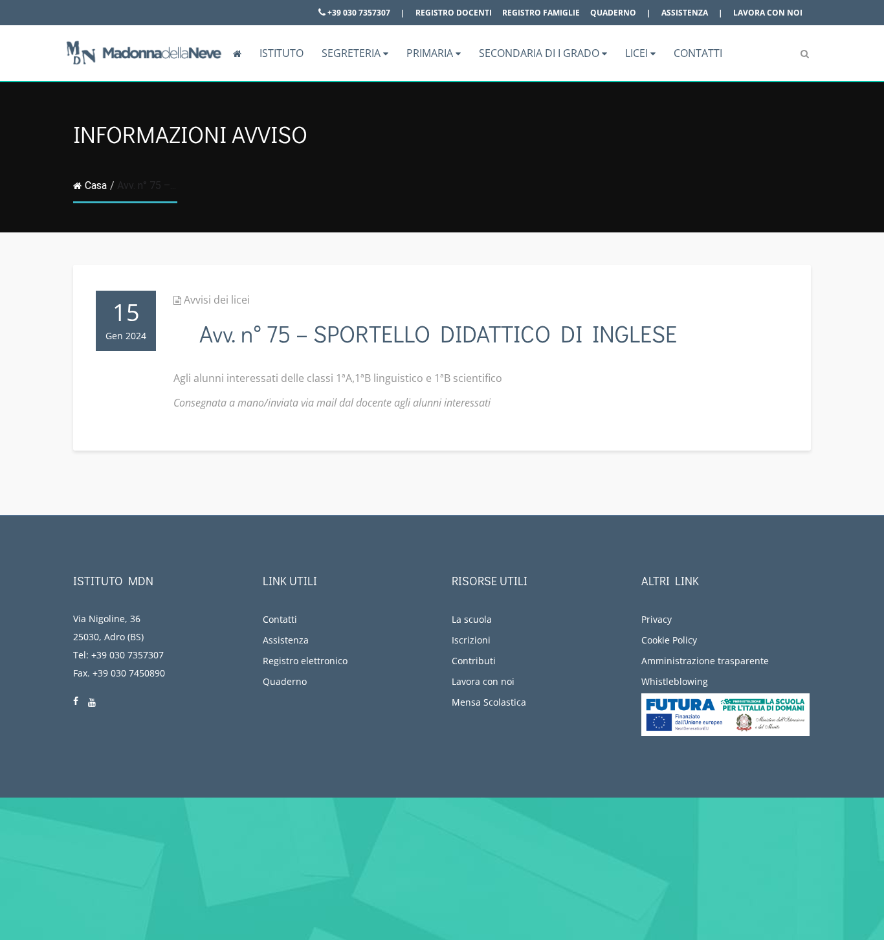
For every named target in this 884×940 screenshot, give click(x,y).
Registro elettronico (305, 661)
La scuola (472, 619)
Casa (96, 185)
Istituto (282, 53)
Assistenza (684, 12)
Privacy (656, 619)
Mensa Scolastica (489, 702)
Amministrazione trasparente (705, 661)
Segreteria (352, 53)
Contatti (698, 53)
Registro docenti (453, 12)
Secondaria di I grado (540, 53)
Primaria (431, 53)
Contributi (474, 661)
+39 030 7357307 (358, 12)
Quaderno (613, 12)
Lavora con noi (767, 12)
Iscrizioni (471, 640)
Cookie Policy (669, 640)
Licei (637, 53)
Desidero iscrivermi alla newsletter (766, 871)
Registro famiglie (541, 12)
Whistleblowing (674, 681)
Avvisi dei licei (217, 300)
